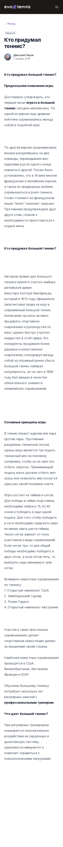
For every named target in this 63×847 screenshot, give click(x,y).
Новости (10, 33)
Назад (9, 23)
